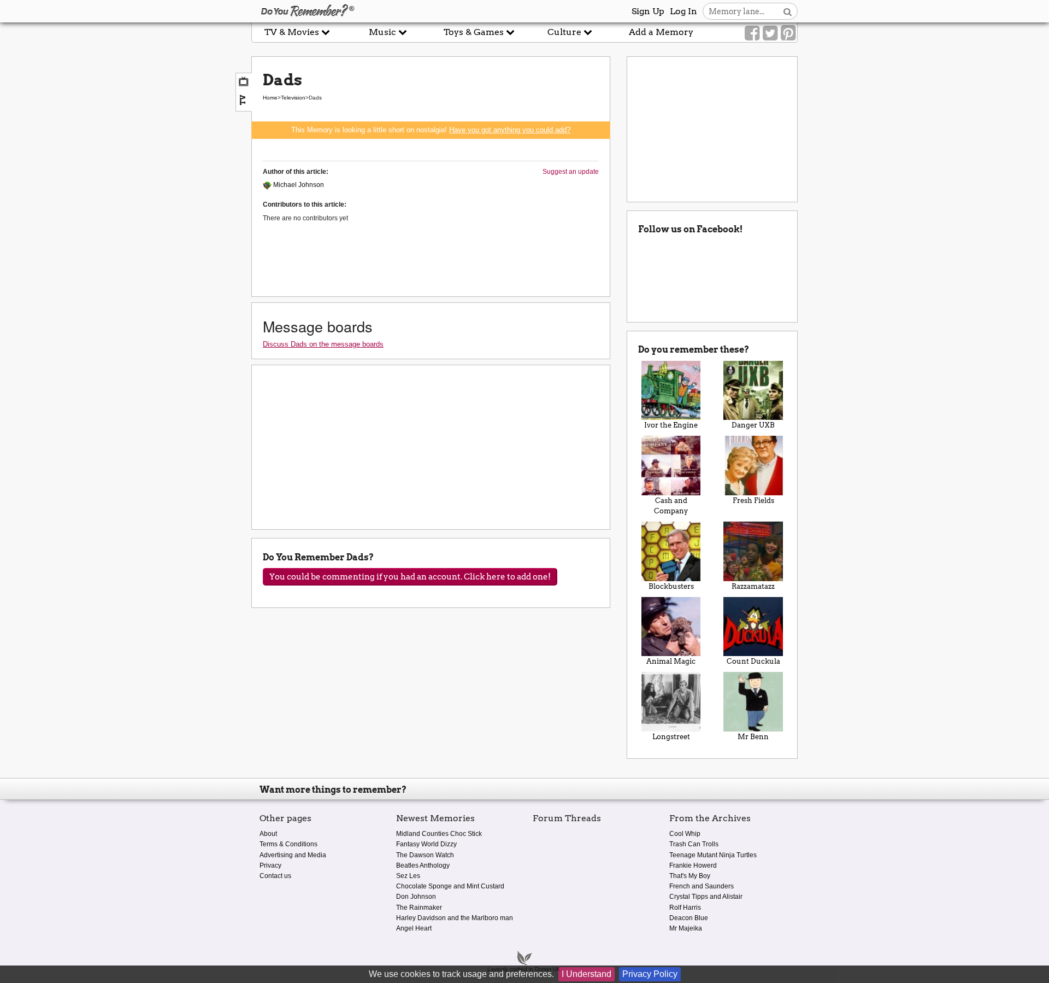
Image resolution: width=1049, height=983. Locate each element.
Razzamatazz (753, 586)
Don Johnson (416, 896)
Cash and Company (671, 505)
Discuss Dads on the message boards (323, 344)
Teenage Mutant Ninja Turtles (713, 855)
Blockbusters (671, 586)
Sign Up (648, 11)
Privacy (270, 865)
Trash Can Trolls (693, 844)
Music (383, 32)
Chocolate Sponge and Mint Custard (450, 886)
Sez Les (408, 876)
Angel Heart (414, 928)
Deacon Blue (688, 918)
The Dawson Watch (425, 855)
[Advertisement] (125, 248)
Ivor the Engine (671, 425)
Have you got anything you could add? (509, 130)
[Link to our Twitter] (770, 33)
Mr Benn (753, 737)
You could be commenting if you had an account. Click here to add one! (410, 577)
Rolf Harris (685, 907)
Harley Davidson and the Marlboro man (454, 918)
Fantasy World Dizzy (426, 844)
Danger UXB (753, 425)
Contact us (275, 876)
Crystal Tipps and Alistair (705, 896)
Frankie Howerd (693, 865)
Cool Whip (684, 834)
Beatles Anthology (423, 865)
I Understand (586, 974)
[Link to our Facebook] (752, 33)
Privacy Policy (649, 974)
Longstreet (671, 737)
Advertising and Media (293, 855)
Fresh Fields (753, 500)
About (268, 834)
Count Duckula (753, 661)
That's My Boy (689, 876)
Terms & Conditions (288, 844)
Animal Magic (671, 661)
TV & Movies (292, 32)
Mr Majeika (685, 928)
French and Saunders (701, 886)
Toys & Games (475, 32)
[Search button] (787, 11)
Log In (683, 11)
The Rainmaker (419, 907)
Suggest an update (571, 171)
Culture (565, 32)
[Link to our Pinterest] (788, 33)
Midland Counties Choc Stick (439, 834)
